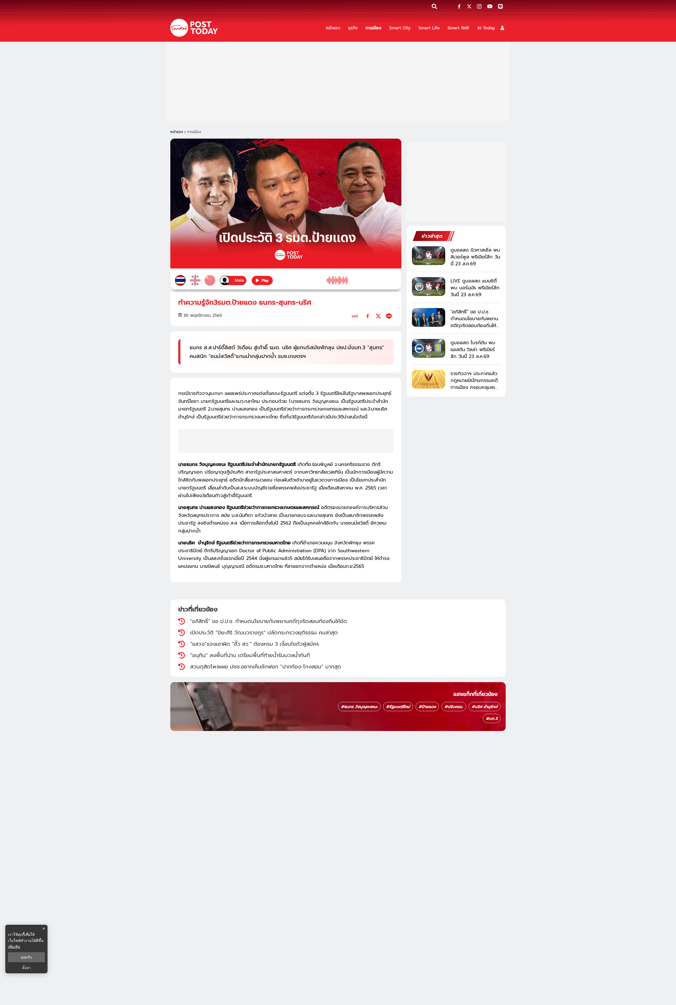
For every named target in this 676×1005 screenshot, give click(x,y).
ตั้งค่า (26, 968)
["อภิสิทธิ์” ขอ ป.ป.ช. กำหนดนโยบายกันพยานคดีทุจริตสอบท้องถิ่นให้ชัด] (428, 317)
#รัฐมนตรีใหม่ (398, 707)
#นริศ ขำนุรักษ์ (484, 707)
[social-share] (459, 6)
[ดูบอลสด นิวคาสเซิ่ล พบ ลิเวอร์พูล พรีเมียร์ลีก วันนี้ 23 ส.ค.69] (428, 255)
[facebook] (367, 316)
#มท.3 (491, 718)
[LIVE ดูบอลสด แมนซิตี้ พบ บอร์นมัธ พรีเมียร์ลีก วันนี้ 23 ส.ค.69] (428, 286)
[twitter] (378, 316)
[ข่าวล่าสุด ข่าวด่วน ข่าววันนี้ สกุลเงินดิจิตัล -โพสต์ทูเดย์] (194, 27)
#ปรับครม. (453, 707)
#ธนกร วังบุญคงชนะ (359, 707)
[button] (502, 28)
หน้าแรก (176, 132)
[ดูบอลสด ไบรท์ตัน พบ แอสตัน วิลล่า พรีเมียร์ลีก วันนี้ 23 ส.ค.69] (428, 348)
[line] (388, 316)
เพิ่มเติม (14, 946)
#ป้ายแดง (427, 707)
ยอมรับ (26, 957)
